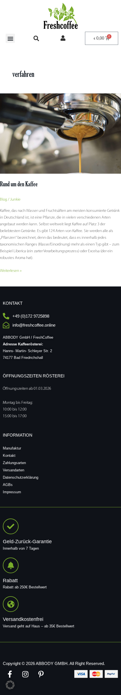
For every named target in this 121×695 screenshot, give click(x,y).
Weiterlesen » (11, 270)
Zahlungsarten (14, 463)
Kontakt (9, 455)
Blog (3, 200)
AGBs (8, 485)
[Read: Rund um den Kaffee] (60, 133)
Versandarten (13, 470)
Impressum (12, 492)
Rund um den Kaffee (19, 184)
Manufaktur (12, 448)
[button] (10, 38)
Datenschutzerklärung (20, 477)
